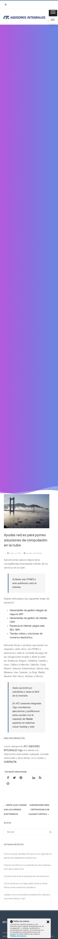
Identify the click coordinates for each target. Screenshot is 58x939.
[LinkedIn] (33, 777)
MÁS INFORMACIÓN (14, 738)
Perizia (29, 719)
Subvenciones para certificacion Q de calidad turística (39, 809)
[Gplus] (27, 777)
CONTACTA (10, 762)
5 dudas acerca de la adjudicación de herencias (26, 876)
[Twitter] (14, 777)
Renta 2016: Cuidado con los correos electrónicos (15, 809)
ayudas (29, 553)
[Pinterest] (21, 777)
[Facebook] (8, 777)
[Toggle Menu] (53, 13)
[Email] (8, 783)
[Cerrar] (48, 922)
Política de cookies (18, 936)
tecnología (37, 553)
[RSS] (5, 4)
